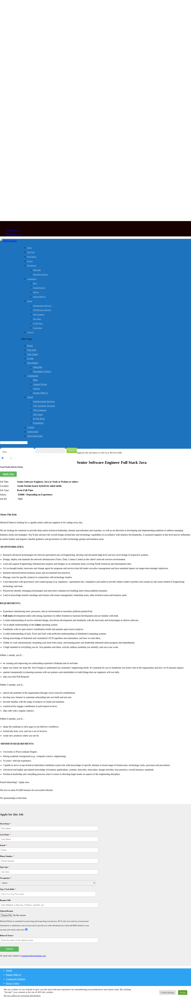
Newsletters (31, 265)
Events (30, 261)
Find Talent (31, 257)
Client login (11, 230)
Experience (37, 328)
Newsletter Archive (40, 274)
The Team (37, 319)
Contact (30, 332)
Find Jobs (31, 252)
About (29, 301)
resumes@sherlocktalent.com (33, 956)
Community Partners (15, 979)
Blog (35, 283)
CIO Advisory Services (42, 310)
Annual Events (39, 288)
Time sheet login (13, 234)
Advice (36, 292)
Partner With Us (39, 297)
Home (29, 248)
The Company (38, 314)
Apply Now (8, 474)
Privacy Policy (13, 983)
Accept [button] (182, 992)
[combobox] (47, 894)
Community (32, 279)
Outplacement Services (42, 305)
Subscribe (37, 270)
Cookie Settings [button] (167, 992)
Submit (9, 949)
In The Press (38, 323)
